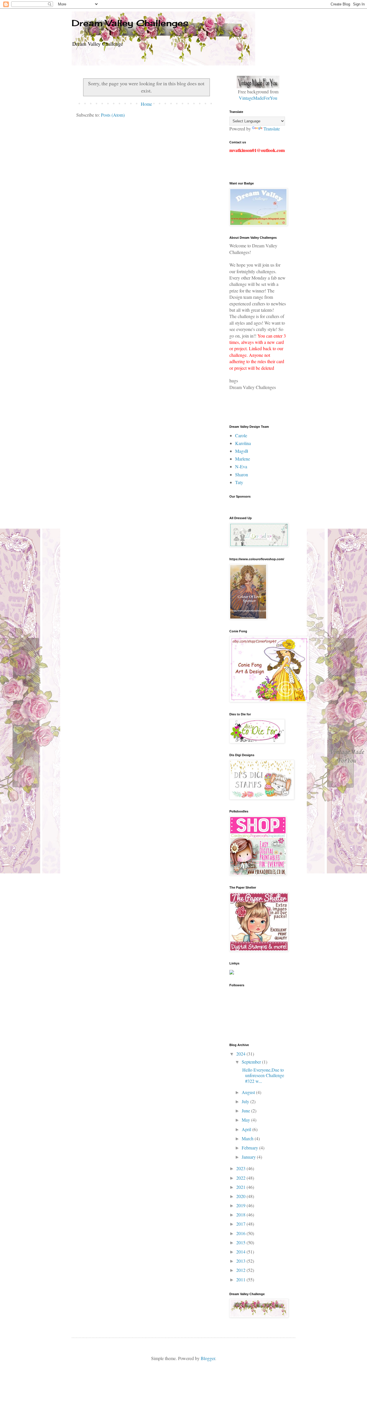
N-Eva (241, 466)
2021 (241, 1187)
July (246, 1101)
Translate (271, 129)
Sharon (241, 474)
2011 (241, 1279)
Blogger (208, 1358)
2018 (241, 1215)
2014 (241, 1252)
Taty (239, 482)
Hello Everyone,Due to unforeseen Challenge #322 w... (262, 1075)
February (250, 1148)
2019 (241, 1205)
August (249, 1092)
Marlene (242, 459)
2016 (241, 1233)
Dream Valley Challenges (130, 23)
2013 (241, 1261)
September (252, 1062)
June (246, 1111)
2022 (241, 1178)
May (246, 1120)
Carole (241, 435)
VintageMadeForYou (258, 98)
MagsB (241, 451)
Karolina (243, 443)
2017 (241, 1224)
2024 (241, 1054)
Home (146, 104)
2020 (241, 1196)
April (247, 1129)
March (248, 1138)
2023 (241, 1168)
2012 (241, 1270)
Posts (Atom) (113, 115)
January (249, 1157)
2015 (241, 1242)
